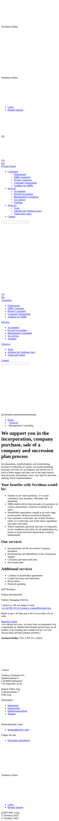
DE (3, 163)
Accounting (19, 191)
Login (11, 107)
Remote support (15, 110)
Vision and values (22, 213)
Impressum (13, 705)
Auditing (18, 202)
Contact (11, 216)
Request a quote (9, 621)
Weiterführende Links (18, 729)
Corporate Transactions (25, 182)
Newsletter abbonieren (19, 740)
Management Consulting (26, 197)
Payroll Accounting (23, 194)
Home (11, 420)
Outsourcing (20, 174)
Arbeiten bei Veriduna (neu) (28, 211)
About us (12, 205)
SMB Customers (22, 177)
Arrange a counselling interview (35, 608)
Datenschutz (14, 708)
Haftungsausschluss (17, 711)
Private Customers (23, 180)
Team (16, 208)
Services (12, 188)
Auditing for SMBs (23, 185)
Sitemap (12, 713)
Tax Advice (19, 199)
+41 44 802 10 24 (10, 608)
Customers (13, 171)
